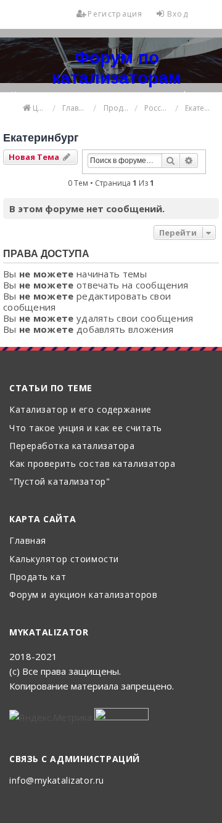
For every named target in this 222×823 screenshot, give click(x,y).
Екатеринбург (41, 138)
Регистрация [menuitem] (115, 14)
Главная (27, 541)
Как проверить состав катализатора (92, 464)
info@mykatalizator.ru (56, 781)
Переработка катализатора (71, 446)
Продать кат (37, 577)
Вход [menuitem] (177, 14)
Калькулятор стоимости (64, 559)
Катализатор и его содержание (80, 410)
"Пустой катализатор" (59, 482)
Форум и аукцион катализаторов (83, 595)
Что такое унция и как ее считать (85, 428)
